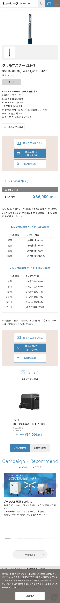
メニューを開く (56, 3)
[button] (54, 417)
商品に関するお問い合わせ (31, 153)
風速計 (11, 82)
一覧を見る (30, 554)
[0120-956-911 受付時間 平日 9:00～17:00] (41, 3)
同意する (30, 596)
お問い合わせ (49, 3)
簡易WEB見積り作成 (33, 143)
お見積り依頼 (30, 163)
